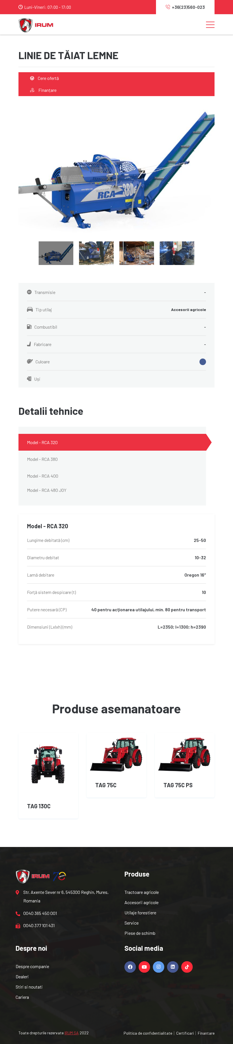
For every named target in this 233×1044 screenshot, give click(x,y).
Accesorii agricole (141, 902)
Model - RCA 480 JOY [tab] (46, 490)
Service (131, 922)
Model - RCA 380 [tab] (42, 459)
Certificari (185, 1033)
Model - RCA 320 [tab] (42, 442)
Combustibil (120, 327)
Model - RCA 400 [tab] (42, 475)
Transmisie (120, 292)
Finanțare (47, 90)
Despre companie (32, 966)
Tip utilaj (121, 309)
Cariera (22, 997)
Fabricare (120, 344)
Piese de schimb (139, 933)
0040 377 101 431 (39, 925)
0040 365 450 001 (40, 913)
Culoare (43, 361)
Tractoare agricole (141, 892)
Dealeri (22, 976)
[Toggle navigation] (210, 24)
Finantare (206, 1033)
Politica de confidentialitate (148, 1033)
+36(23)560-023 (188, 7)
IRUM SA (72, 1032)
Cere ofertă (48, 78)
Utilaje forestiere (140, 912)
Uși (37, 379)
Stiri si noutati (29, 986)
